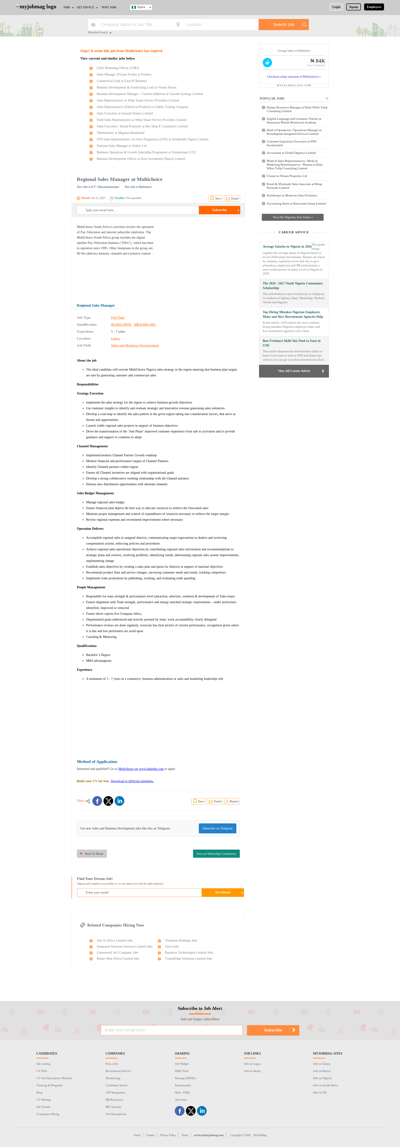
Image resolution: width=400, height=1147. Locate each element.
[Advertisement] (201, 256)
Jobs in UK (320, 1092)
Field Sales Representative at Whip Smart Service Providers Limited (142, 120)
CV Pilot (41, 1071)
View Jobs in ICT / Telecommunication (98, 187)
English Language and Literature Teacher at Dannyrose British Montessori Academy (294, 120)
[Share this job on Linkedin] (119, 801)
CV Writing (43, 1099)
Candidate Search (117, 1085)
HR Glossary (113, 1107)
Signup (353, 7)
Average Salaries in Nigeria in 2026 (287, 246)
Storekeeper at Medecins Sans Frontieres (292, 195)
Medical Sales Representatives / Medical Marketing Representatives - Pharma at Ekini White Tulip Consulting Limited (295, 164)
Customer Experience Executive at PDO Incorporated (291, 143)
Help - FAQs (182, 1092)
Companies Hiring (47, 1114)
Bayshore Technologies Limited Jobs (189, 952)
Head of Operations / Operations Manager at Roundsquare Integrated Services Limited (294, 131)
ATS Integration (115, 1092)
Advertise (181, 1099)
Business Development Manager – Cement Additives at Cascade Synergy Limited (150, 94)
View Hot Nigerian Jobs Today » (293, 217)
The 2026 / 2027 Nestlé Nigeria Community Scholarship (293, 286)
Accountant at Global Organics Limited (291, 152)
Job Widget (182, 1063)
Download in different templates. (132, 781)
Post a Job (112, 1063)
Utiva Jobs (172, 946)
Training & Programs (49, 1085)
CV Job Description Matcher (54, 1078)
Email (235, 198)
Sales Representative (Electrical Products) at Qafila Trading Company (142, 107)
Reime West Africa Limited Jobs (118, 958)
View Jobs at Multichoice (138, 187)
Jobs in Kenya (322, 1071)
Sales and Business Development (135, 345)
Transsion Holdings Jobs (181, 940)
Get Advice (85, 7)
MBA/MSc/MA (145, 324)
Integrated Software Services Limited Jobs (124, 946)
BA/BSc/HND (121, 324)
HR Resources (114, 1099)
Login (336, 7)
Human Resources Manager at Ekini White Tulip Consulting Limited (297, 109)
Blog (39, 1092)
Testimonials (183, 1085)
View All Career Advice (294, 371)
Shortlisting (113, 1078)
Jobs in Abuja (252, 1071)
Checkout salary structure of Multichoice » (294, 76)
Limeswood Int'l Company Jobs (117, 952)
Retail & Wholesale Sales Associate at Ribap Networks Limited (294, 185)
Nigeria (141, 7)
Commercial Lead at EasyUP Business (122, 81)
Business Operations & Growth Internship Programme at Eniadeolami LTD (146, 152)
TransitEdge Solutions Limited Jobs (188, 958)
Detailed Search (98, 32)
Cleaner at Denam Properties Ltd (287, 176)
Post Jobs (109, 7)
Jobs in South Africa (325, 1085)
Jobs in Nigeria (322, 1078)
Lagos (115, 338)
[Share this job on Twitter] (108, 801)
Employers (374, 7)
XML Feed (181, 1071)
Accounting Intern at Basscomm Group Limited (296, 203)
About (137, 1135)
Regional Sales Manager (96, 305)
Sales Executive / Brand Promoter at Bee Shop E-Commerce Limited (142, 126)
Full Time (118, 317)
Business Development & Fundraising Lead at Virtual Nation (136, 87)
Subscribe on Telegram (218, 828)
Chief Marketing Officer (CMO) (118, 68)
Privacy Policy (168, 1135)
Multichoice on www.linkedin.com (141, 769)
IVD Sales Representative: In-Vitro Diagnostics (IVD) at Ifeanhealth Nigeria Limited (152, 139)
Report (234, 801)
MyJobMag (259, 1135)
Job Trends (43, 1107)
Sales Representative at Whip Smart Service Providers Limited (138, 100)
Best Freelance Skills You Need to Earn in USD (292, 343)
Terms (184, 1135)
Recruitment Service (118, 1071)
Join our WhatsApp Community (216, 853)
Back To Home (94, 853)
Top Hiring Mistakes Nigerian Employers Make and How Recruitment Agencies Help (293, 314)
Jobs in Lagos (252, 1063)
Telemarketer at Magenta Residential (120, 133)
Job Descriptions (116, 1114)
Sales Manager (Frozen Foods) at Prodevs (124, 74)
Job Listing (43, 1063)
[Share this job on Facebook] (97, 801)
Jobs (66, 7)
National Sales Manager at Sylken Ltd (122, 146)
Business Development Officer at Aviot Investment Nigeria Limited (141, 159)
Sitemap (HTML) (185, 1078)
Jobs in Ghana (322, 1063)
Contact (150, 1135)
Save (218, 198)
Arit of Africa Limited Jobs (115, 940)
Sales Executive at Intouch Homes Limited (125, 113)
